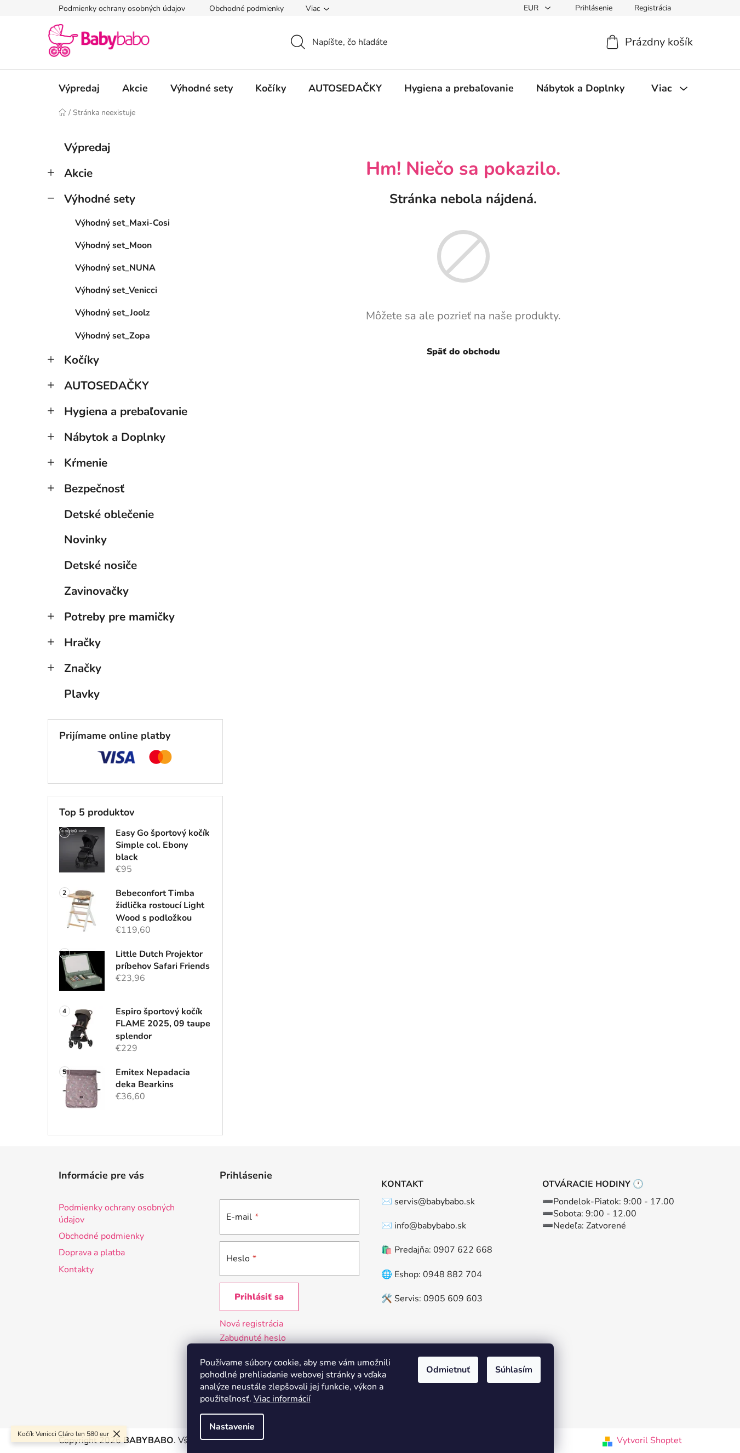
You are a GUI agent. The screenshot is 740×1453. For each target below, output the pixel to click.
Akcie (78, 173)
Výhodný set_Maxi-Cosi (122, 223)
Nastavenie (232, 1427)
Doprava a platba (92, 1253)
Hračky (82, 642)
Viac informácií (282, 1399)
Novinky (85, 539)
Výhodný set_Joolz (112, 313)
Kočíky (81, 359)
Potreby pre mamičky (119, 616)
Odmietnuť (448, 1370)
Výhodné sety (99, 198)
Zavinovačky (96, 591)
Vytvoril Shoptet (649, 1440)
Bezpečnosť (94, 488)
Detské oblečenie (109, 514)
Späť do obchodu (463, 352)
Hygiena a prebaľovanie (125, 411)
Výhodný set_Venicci (116, 290)
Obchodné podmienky (246, 8)
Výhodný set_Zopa (112, 336)
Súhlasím (513, 1370)
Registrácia (652, 8)
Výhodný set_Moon (113, 245)
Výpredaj (87, 147)
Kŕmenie (85, 462)
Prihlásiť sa (259, 1297)
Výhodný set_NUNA (115, 268)
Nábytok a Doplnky (114, 437)
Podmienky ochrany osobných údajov (122, 8)
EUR (532, 8)
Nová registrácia (251, 1324)
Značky (82, 668)
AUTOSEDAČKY (106, 385)
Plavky (82, 694)
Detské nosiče (100, 565)
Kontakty (76, 1270)
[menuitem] (79, 88)
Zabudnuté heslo (253, 1338)
